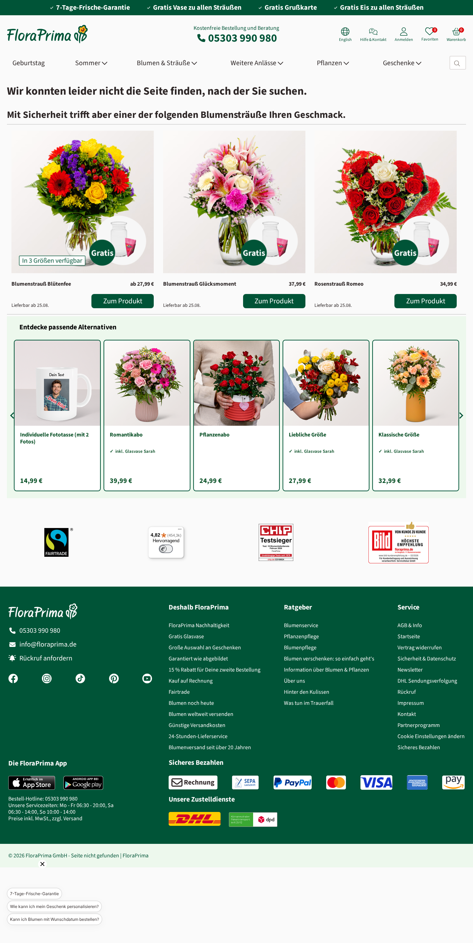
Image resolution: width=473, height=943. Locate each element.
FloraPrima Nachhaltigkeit (199, 625)
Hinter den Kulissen (306, 691)
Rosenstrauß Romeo (339, 283)
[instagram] (47, 679)
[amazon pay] (453, 782)
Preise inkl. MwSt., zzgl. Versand (45, 818)
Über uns (294, 680)
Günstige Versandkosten (197, 725)
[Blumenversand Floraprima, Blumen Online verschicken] (47, 42)
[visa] (376, 782)
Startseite (409, 636)
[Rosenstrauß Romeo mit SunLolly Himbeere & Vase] (385, 202)
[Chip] (276, 542)
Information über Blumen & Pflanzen (326, 669)
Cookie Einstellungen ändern (431, 736)
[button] (33, 874)
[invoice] (193, 782)
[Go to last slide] (13, 415)
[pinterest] (114, 679)
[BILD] (398, 542)
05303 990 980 (242, 37)
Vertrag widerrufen (420, 647)
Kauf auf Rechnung (191, 680)
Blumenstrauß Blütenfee (41, 283)
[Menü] (180, 531)
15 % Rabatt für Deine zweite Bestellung (214, 669)
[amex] (417, 782)
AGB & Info (410, 625)
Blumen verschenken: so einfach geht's (329, 658)
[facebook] (13, 679)
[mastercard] (336, 782)
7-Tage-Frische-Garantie (34, 893)
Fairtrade (179, 691)
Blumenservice (301, 625)
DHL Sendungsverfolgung (427, 680)
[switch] (166, 549)
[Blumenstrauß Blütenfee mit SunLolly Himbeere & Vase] (82, 202)
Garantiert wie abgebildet (198, 658)
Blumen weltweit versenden (201, 714)
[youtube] (147, 679)
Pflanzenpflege (301, 636)
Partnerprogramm (419, 725)
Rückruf (407, 691)
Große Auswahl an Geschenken (205, 647)
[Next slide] (459, 415)
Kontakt (407, 714)
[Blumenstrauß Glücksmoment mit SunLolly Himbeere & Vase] (234, 202)
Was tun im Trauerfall (308, 703)
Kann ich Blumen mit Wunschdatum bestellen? (54, 919)
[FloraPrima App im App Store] (31, 783)
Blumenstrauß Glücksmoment (199, 283)
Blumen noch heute (191, 703)
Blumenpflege (300, 647)
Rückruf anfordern (45, 658)
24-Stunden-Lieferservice (198, 736)
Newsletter (410, 669)
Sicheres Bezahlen (419, 747)
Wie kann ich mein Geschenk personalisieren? (54, 906)
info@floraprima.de (48, 644)
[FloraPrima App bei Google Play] (83, 783)
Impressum (411, 703)
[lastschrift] (245, 782)
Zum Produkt (122, 301)
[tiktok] (80, 679)
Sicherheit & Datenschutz (427, 658)
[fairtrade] (58, 542)
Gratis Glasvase (186, 636)
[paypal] (293, 782)
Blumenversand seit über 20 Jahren (210, 747)
